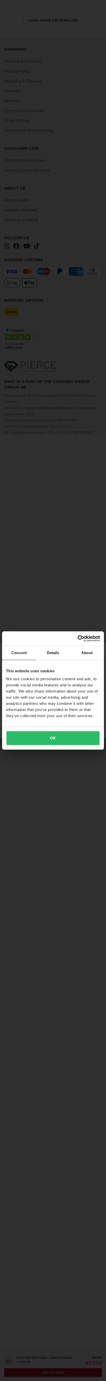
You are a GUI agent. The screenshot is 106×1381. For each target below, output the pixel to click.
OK (53, 738)
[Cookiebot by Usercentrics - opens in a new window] (77, 638)
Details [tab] (53, 653)
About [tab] (87, 653)
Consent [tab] (19, 653)
